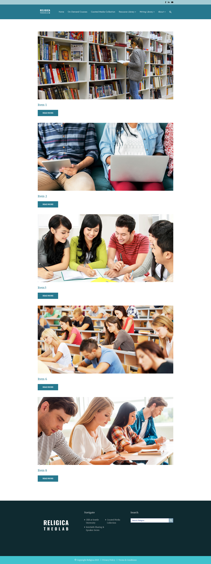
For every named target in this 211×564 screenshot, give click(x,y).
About (161, 11)
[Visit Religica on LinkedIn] (141, 528)
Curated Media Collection (103, 11)
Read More (48, 113)
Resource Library (126, 11)
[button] (170, 11)
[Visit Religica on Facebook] (134, 528)
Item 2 (42, 196)
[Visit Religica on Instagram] (155, 528)
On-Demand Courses (77, 11)
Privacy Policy (108, 560)
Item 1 (42, 105)
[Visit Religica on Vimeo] (148, 528)
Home (61, 11)
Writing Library (146, 11)
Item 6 (42, 379)
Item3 (42, 288)
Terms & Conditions (127, 560)
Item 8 (42, 470)
